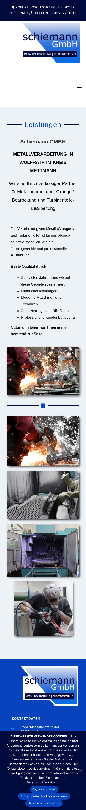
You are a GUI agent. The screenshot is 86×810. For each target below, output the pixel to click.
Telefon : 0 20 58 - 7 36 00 (54, 13)
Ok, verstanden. (44, 789)
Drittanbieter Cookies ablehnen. (44, 796)
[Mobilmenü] (79, 86)
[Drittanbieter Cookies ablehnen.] (80, 770)
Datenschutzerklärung (44, 803)
